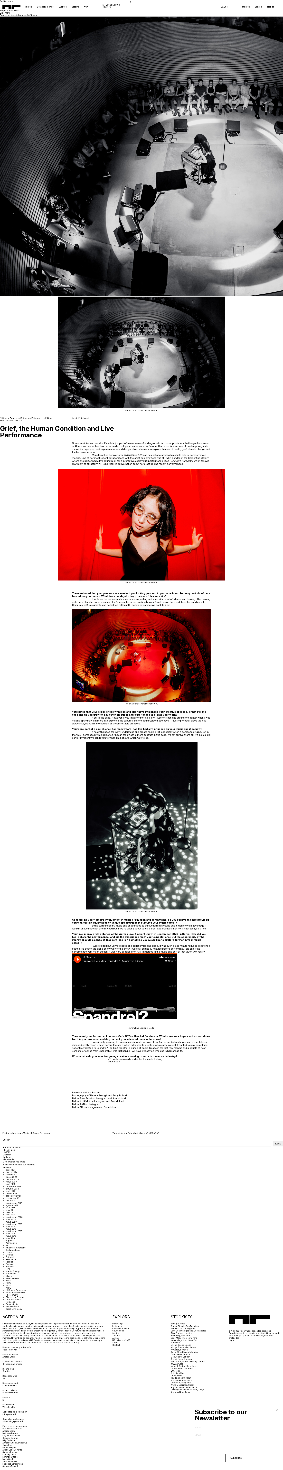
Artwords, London (179, 1349)
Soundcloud (119, 1098)
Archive (116, 1338)
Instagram (101, 1098)
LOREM (6, 1152)
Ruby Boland (120, 1095)
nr (36, 15)
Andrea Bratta (8, 1357)
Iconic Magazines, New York (184, 1340)
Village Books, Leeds (181, 1345)
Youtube (116, 1335)
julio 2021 (10, 1207)
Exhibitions (11, 1259)
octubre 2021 (12, 1200)
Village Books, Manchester (183, 1347)
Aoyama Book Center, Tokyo (184, 1387)
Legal (231, 1340)
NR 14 (8, 1283)
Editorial (10, 1257)
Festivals (10, 1266)
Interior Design (13, 1271)
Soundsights (12, 1304)
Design (9, 1255)
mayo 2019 (11, 1229)
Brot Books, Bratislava (181, 1380)
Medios (246, 7)
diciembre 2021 (13, 1196)
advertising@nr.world (12, 1421)
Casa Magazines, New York (184, 1338)
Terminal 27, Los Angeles (183, 1328)
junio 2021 (10, 1210)
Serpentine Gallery (198, 457)
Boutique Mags (178, 1323)
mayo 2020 (11, 1222)
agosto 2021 (12, 1205)
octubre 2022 (12, 1189)
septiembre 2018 (14, 1231)
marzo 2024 (11, 1172)
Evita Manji (5, 13)
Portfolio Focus (13, 1299)
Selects (75, 7)
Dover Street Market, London (184, 1352)
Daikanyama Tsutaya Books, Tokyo (188, 1389)
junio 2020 (11, 1219)
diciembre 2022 (13, 1186)
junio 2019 (11, 1226)
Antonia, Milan (177, 1373)
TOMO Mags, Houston (181, 1333)
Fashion (9, 1262)
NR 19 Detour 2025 (121, 1340)
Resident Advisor (120, 1328)
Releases (10, 1302)
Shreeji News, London (181, 1359)
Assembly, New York (180, 1335)
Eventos (62, 7)
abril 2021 (10, 1214)
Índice (28, 7)
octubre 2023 (12, 1179)
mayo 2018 (11, 1236)
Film (8, 1269)
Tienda (270, 7)
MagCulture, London (180, 1357)
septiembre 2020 (14, 1217)
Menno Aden (9, 1159)
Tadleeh (7, 1157)
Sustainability (12, 1306)
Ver (86, 7)
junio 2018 (11, 1233)
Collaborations (13, 1250)
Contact (116, 1345)
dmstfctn (151, 457)
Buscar (6, 1140)
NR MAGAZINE (152, 1133)
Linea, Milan (176, 1375)
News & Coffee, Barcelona (183, 1366)
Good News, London (180, 1354)
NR (100, 463)
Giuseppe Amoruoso (12, 1364)
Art (7, 1245)
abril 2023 (10, 1184)
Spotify (115, 1333)
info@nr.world (9, 1414)
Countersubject (9, 1385)
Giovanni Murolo (10, 1392)
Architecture (12, 1243)
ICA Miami (176, 1342)
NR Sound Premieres (40, 1133)
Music (26, 1133)
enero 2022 (11, 1193)
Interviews (17, 1133)
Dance (9, 1252)
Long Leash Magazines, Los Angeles (188, 1331)
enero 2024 (11, 1177)
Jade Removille (10, 1349)
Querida (6, 1371)
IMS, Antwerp (177, 1364)
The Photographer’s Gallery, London (188, 1361)
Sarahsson (151, 1036)
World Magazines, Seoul (182, 1385)
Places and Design (15, 1297)
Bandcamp (117, 1323)
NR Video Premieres (15, 1292)
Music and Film (13, 1278)
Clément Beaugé (97, 1095)
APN (4, 1378)
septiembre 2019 (14, 1224)
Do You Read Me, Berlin (182, 1368)
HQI (167, 457)
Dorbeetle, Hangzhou (181, 1382)
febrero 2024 (12, 1174)
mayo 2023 (11, 1181)
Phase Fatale (9, 1150)
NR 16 (8, 1285)
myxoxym (128, 455)
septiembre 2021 (14, 1203)
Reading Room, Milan (181, 1378)
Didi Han (7, 1154)
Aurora (124, 1133)
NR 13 (8, 1280)
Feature (9, 1264)
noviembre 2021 (13, 1198)
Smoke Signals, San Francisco (185, 1326)
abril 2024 (10, 1170)
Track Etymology (14, 1309)
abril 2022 (10, 1191)
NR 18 (8, 1288)
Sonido (258, 7)
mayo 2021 (11, 1212)
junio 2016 (11, 1238)
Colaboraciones (45, 7)
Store (115, 1342)
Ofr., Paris (175, 1371)
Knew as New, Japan (180, 1392)
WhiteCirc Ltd (8, 1407)
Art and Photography (16, 1247)
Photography (12, 1295)
